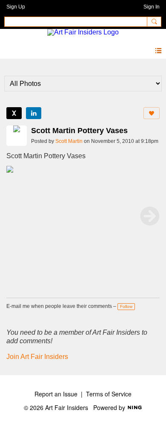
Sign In (151, 7)
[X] (14, 113)
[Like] (151, 113)
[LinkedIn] (33, 113)
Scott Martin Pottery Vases (79, 130)
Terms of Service (109, 394)
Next (150, 216)
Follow (126, 306)
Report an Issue (55, 394)
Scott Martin (69, 141)
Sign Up (15, 7)
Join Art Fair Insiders (37, 356)
